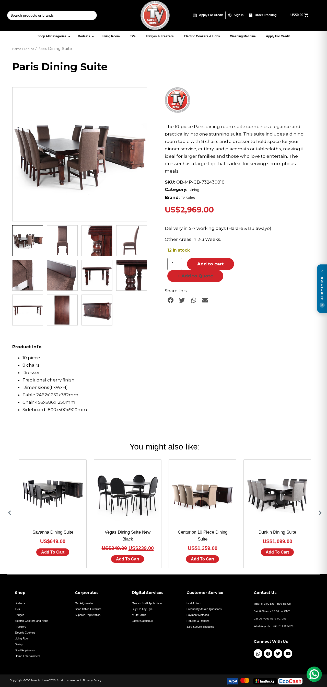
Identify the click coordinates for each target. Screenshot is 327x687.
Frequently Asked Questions (204, 609)
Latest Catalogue (142, 620)
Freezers (20, 626)
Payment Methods (197, 614)
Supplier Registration (87, 614)
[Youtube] (288, 653)
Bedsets (20, 603)
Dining (29, 49)
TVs (17, 609)
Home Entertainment (27, 656)
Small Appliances (25, 650)
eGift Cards (139, 614)
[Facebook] (268, 653)
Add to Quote (195, 275)
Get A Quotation (84, 603)
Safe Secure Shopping (200, 626)
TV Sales (188, 198)
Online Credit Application (147, 603)
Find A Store (193, 603)
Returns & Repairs (197, 620)
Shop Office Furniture (88, 609)
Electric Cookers (25, 632)
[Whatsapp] (258, 653)
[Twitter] (278, 653)
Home (16, 49)
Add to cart (210, 263)
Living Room (22, 638)
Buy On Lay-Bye (142, 609)
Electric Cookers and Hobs (31, 620)
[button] (138, 96)
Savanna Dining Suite (52, 532)
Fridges (19, 614)
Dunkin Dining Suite (277, 532)
